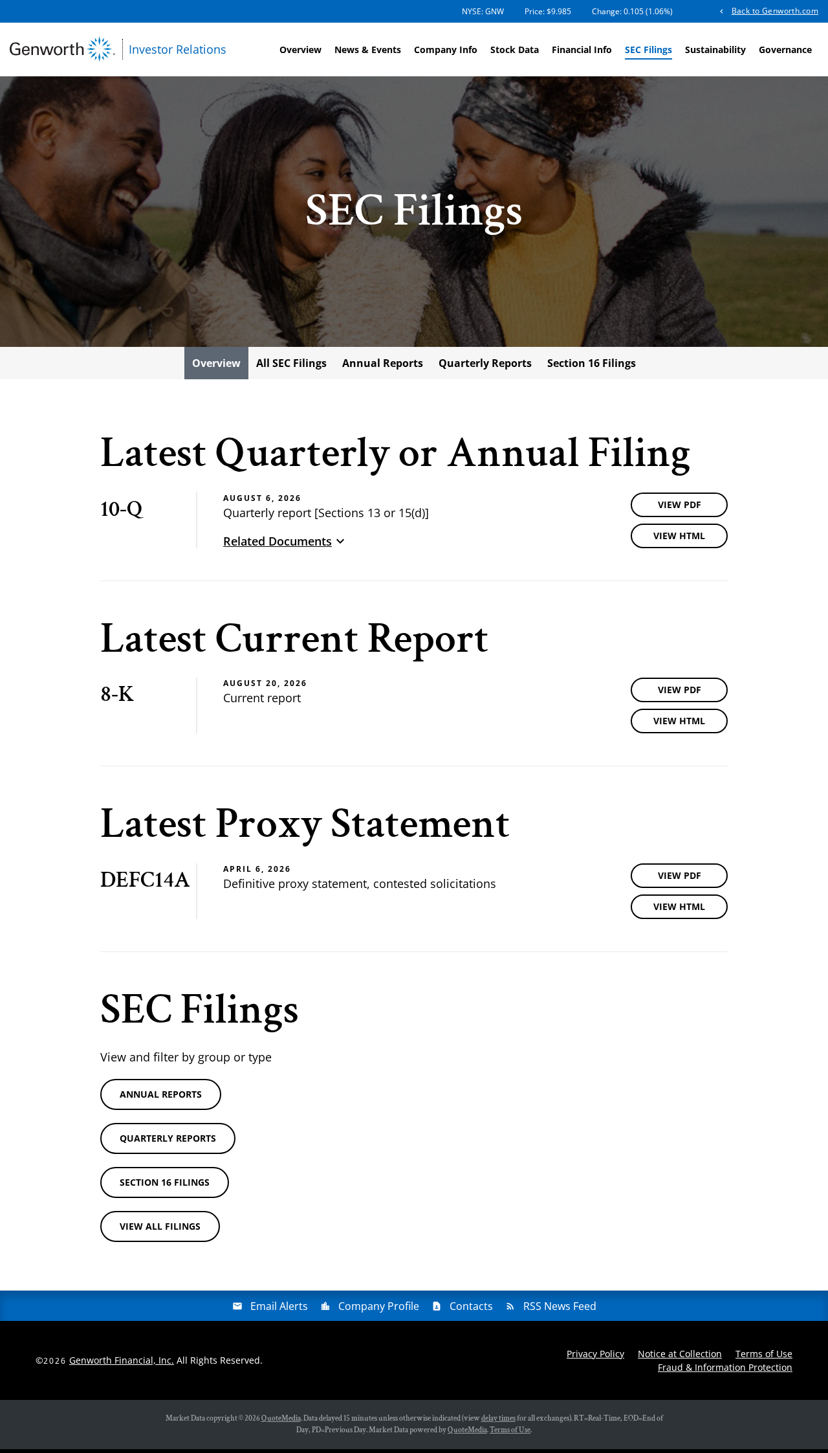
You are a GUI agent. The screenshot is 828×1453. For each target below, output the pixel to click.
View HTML (679, 535)
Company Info (445, 49)
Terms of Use (763, 1354)
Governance (785, 49)
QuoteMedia (281, 1418)
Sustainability (715, 49)
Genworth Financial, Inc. (121, 1360)
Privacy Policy (595, 1354)
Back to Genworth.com (775, 10)
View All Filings (160, 1226)
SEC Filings (648, 49)
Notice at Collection (680, 1354)
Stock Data (514, 49)
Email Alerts (279, 1306)
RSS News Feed (559, 1306)
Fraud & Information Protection (725, 1367)
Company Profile (378, 1306)
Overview (300, 49)
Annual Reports (382, 363)
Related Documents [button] (277, 541)
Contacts (471, 1306)
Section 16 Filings (591, 363)
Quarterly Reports (485, 363)
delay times (498, 1418)
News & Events (367, 49)
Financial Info (582, 49)
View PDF (679, 504)
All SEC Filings (291, 363)
